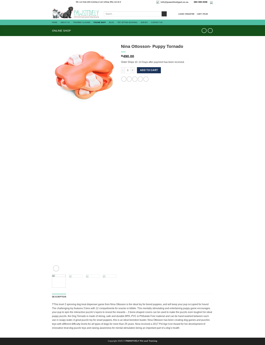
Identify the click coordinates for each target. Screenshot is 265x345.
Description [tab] (59, 297)
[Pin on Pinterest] (140, 79)
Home (54, 22)
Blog (111, 22)
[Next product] (204, 30)
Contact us (156, 22)
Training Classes (81, 22)
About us (65, 22)
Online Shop (100, 22)
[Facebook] (211, 2)
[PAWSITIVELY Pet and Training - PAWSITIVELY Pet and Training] (75, 12)
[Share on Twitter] (129, 79)
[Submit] (164, 14)
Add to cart (149, 70)
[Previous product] (210, 30)
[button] (186, 14)
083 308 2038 (200, 2)
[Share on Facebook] (123, 79)
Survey (144, 22)
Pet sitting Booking (127, 22)
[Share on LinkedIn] (145, 79)
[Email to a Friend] (134, 79)
